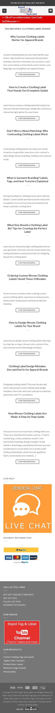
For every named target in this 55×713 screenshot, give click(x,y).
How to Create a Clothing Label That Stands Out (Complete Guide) (27, 89)
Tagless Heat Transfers (14, 660)
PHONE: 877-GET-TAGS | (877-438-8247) (27, 3)
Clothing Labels (44, 701)
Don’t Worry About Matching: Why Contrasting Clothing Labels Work (27, 132)
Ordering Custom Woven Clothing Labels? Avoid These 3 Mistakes (27, 277)
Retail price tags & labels (14, 668)
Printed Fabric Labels (13, 664)
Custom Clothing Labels (27, 705)
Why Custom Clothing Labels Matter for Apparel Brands (27, 38)
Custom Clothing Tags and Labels (18, 657)
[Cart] (50, 11)
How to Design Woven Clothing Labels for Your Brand (27, 324)
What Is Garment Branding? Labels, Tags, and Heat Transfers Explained (27, 179)
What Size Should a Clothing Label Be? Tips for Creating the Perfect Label (27, 228)
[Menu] (4, 11)
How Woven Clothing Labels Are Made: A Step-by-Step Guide (27, 415)
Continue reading (27, 75)
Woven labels (9, 671)
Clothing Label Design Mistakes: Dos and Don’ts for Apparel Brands (27, 368)
